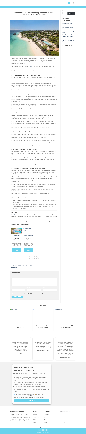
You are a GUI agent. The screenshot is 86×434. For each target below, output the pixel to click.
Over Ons (58, 2)
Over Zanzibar (40, 2)
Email (28, 287)
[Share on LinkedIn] (39, 257)
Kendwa (56, 6)
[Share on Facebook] (30, 257)
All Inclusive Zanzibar (51, 266)
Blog (33, 2)
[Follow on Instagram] (75, 3)
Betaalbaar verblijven (16, 214)
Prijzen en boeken (16, 250)
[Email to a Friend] (34, 257)
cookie (43, 427)
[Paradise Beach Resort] (28, 231)
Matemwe (33, 6)
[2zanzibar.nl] (16, 3)
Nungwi (46, 6)
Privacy (39, 427)
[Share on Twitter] (32, 257)
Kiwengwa (27, 6)
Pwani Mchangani (40, 6)
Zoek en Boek (27, 2)
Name (13, 287)
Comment (14, 277)
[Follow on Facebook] (73, 3)
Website (45, 287)
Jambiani (51, 6)
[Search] (69, 3)
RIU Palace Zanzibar (17, 235)
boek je (31, 66)
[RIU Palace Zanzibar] (16, 231)
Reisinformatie (50, 2)
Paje (60, 6)
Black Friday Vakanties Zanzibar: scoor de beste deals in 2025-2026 (67, 36)
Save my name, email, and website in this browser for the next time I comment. (30, 293)
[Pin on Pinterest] (37, 257)
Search (63, 10)
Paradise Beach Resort (28, 235)
